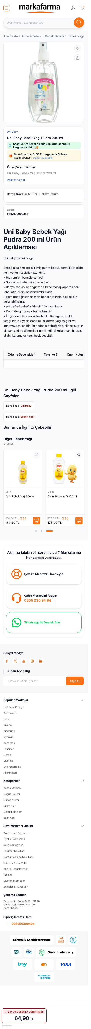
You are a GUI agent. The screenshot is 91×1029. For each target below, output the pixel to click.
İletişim (7, 874)
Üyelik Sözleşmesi (14, 839)
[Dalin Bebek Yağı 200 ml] (65, 468)
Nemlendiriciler (12, 811)
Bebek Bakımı (54, 36)
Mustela (8, 760)
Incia (6, 719)
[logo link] (39, 8)
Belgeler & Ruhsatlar (15, 886)
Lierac (7, 754)
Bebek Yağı (76, 36)
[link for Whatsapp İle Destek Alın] (43, 622)
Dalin (8, 491)
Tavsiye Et (51, 354)
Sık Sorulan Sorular (15, 833)
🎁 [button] (38, 155)
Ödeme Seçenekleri (21, 354)
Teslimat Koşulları (14, 851)
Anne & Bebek (31, 36)
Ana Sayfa (10, 36)
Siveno (7, 725)
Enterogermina (12, 766)
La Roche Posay (13, 707)
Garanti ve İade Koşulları (18, 856)
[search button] (79, 22)
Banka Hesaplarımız (15, 868)
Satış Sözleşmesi (13, 845)
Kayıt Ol (74, 681)
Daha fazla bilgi (43, 157)
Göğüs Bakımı (11, 794)
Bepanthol (9, 742)
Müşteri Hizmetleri (14, 880)
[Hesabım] (73, 8)
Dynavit (8, 737)
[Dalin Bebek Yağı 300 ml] (23, 468)
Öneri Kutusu (76, 354)
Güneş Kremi (11, 799)
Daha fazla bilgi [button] (16, 179)
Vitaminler (9, 805)
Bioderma (9, 731)
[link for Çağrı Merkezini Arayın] (43, 598)
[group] (44, 82)
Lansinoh (8, 748)
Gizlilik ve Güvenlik (14, 862)
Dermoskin (10, 713)
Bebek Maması (12, 788)
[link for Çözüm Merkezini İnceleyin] (43, 574)
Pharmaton (10, 772)
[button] (36, 531)
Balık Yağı (9, 817)
